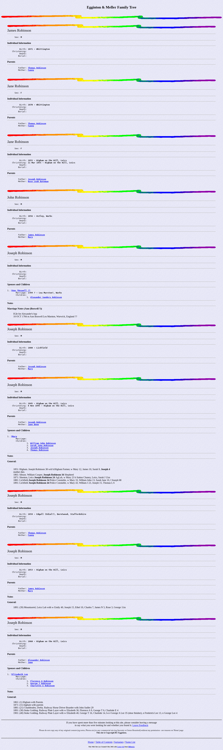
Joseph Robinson (37, 179)
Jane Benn (33, 424)
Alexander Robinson (39, 660)
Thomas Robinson (37, 68)
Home (91, 742)
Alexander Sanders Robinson (46, 297)
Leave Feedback (140, 725)
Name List (130, 742)
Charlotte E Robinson (42, 686)
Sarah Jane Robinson (41, 445)
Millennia (131, 747)
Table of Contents (103, 742)
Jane (30, 662)
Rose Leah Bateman (38, 181)
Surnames (118, 742)
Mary (30, 237)
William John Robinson (43, 443)
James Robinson (36, 235)
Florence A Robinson (41, 681)
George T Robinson (40, 683)
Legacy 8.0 (120, 747)
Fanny (31, 70)
